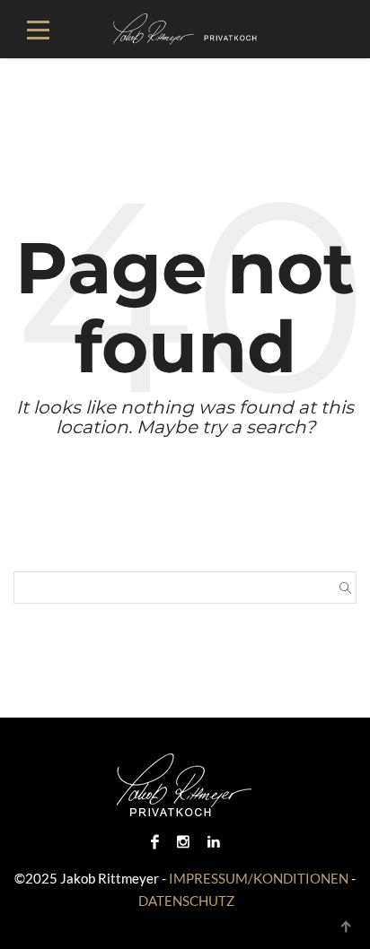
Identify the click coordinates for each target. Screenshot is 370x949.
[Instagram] (183, 841)
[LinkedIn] (213, 841)
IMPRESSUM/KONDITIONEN (258, 878)
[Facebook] (155, 841)
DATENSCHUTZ (186, 900)
